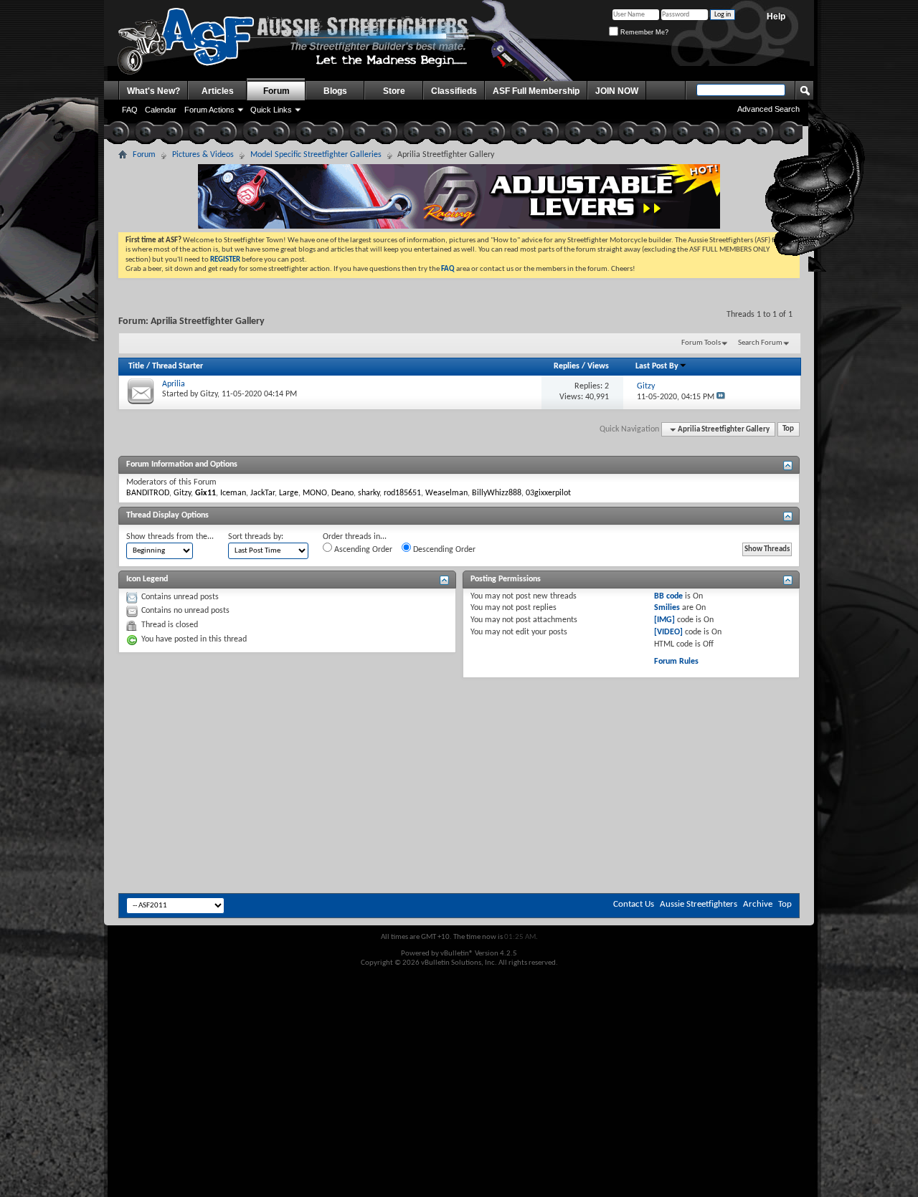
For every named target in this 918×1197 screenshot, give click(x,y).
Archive (757, 904)
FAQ (130, 109)
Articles (218, 91)
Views (598, 366)
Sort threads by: (255, 537)
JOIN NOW (616, 91)
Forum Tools (701, 343)
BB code (668, 596)
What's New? (153, 91)
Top (788, 430)
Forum (276, 91)
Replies (566, 366)
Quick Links (271, 109)
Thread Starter (177, 366)
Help (776, 16)
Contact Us (633, 904)
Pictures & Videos (203, 155)
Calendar (160, 109)
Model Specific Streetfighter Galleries (316, 155)
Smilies (667, 608)
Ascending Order (362, 549)
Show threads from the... (170, 537)
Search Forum (760, 343)
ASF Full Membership (536, 91)
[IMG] (664, 620)
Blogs (335, 91)
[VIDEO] (668, 632)
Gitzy (208, 394)
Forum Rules (676, 661)
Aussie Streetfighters (698, 904)
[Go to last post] (720, 397)
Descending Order (443, 549)
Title (136, 366)
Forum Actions (209, 109)
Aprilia (173, 384)
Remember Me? (643, 32)
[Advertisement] (459, 721)
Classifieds (454, 91)
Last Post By (656, 366)
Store (394, 91)
